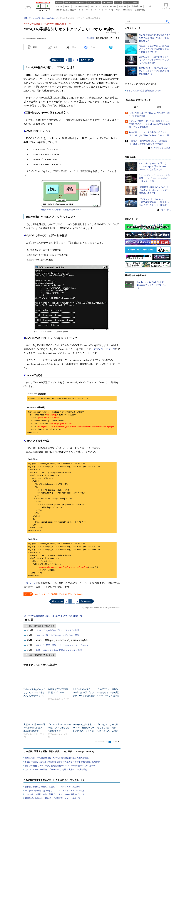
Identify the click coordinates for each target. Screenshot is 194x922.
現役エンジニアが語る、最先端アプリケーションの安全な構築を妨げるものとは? (154, 49)
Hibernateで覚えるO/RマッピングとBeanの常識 (57, 635)
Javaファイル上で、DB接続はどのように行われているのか (58, 594)
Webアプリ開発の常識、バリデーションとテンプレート (62, 645)
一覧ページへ (165, 210)
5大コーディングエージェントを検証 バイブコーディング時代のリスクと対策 (154, 178)
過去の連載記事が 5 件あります (41, 655)
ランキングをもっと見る (161, 148)
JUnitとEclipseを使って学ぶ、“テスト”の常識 (58, 630)
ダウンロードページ (104, 349)
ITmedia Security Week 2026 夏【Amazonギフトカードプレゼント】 (151, 285)
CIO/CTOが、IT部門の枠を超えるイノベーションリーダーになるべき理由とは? (154, 60)
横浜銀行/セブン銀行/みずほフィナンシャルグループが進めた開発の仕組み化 (154, 71)
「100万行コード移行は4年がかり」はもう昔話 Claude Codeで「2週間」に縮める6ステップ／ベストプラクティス (109, 695)
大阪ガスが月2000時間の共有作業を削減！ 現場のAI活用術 (34, 727)
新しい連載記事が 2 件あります (41, 626)
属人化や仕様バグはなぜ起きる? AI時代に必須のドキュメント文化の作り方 (154, 38)
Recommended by (101, 742)
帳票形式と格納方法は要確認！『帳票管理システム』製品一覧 (52, 798)
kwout (78, 210)
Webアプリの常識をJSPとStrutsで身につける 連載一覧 (53, 616)
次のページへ (86, 60)
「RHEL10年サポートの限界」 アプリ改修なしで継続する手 (59, 727)
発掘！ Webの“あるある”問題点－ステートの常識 (59, 650)
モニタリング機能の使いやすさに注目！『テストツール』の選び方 (54, 790)
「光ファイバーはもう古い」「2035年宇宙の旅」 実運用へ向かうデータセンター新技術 (154, 202)
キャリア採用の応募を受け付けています (144, 90)
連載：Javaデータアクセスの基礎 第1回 (57, 210)
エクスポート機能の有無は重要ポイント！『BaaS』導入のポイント (55, 794)
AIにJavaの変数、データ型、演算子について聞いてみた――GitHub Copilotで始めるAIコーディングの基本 (149, 124)
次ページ (31, 583)
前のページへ (57, 60)
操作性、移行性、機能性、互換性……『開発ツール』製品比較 (52, 786)
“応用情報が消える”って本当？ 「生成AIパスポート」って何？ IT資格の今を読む (155, 190)
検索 (168, 21)
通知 (55, 47)
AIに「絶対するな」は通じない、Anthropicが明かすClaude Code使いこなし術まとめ (153, 166)
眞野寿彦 (90, 38)
